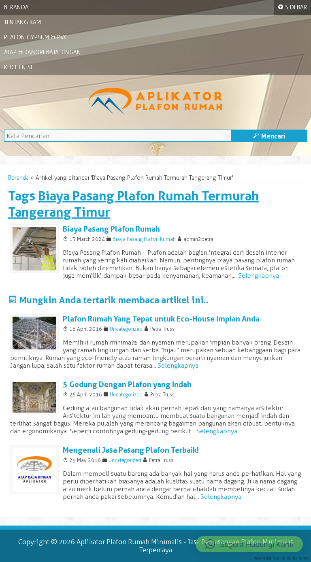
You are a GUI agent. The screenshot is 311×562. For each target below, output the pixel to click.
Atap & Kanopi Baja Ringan (42, 52)
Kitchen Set (20, 67)
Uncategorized (126, 329)
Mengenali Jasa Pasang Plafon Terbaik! (131, 450)
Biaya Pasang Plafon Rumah (111, 229)
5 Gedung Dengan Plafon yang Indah (127, 384)
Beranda (16, 7)
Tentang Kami (23, 22)
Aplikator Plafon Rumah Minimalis (129, 542)
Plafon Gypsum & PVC (36, 37)
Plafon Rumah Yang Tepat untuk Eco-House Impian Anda (161, 319)
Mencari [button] (269, 136)
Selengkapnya (258, 275)
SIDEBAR (292, 7)
